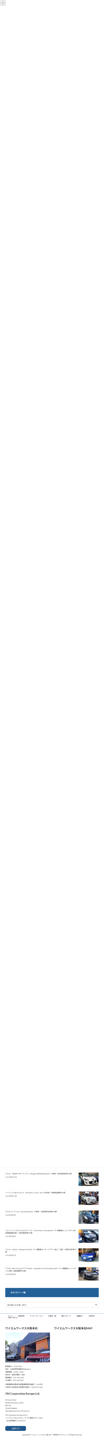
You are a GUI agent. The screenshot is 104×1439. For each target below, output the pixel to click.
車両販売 (21, 1316)
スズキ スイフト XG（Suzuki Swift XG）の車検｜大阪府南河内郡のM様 (31, 1212)
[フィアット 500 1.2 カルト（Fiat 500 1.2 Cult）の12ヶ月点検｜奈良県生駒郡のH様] (88, 1198)
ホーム (10, 1316)
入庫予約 (91, 1316)
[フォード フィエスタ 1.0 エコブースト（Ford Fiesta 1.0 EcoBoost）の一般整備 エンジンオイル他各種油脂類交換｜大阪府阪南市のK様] (88, 1236)
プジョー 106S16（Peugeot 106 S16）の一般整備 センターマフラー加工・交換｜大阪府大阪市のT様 (41, 1250)
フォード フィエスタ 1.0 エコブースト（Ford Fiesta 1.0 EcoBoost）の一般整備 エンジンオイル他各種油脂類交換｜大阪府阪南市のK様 (40, 1231)
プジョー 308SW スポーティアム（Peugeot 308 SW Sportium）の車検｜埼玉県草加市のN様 (38, 1174)
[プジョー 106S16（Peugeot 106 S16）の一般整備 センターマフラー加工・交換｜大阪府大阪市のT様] (88, 1255)
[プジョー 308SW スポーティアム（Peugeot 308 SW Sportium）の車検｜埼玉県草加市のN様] (88, 1180)
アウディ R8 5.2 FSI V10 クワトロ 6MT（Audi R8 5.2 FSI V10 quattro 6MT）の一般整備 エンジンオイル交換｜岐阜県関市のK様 (40, 1269)
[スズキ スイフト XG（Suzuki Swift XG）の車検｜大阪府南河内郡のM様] (88, 1217)
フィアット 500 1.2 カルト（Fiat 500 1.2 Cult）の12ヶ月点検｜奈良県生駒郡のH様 (35, 1193)
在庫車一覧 (52, 1316)
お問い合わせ (12, 1318)
